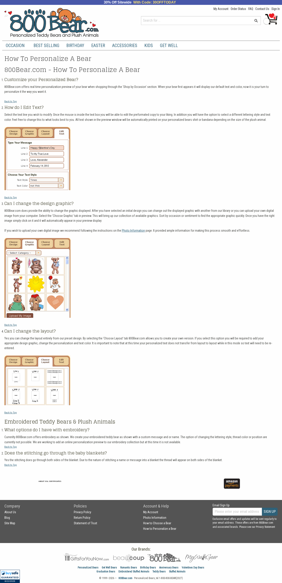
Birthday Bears (148, 567)
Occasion (15, 45)
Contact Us (262, 9)
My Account (220, 9)
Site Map (9, 523)
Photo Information (133, 230)
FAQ (250, 9)
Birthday (75, 45)
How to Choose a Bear (157, 523)
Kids (148, 45)
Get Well (169, 45)
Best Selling (46, 45)
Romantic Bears (128, 567)
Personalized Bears (88, 567)
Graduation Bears (105, 571)
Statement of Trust (85, 523)
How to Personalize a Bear (159, 528)
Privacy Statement (265, 526)
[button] (10, 576)
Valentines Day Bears (193, 567)
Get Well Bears (109, 567)
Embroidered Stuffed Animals (134, 571)
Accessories (124, 45)
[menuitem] (16, 45)
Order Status (238, 9)
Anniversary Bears (168, 567)
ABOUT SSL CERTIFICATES (50, 481)
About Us (10, 512)
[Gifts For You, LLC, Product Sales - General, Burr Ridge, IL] (114, 486)
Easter (98, 45)
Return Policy (82, 517)
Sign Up (270, 511)
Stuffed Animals (177, 571)
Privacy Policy (82, 512)
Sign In (275, 9)
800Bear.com (125, 578)
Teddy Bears (159, 571)
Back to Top (10, 101)
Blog (7, 517)
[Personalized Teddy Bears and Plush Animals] (60, 22)
